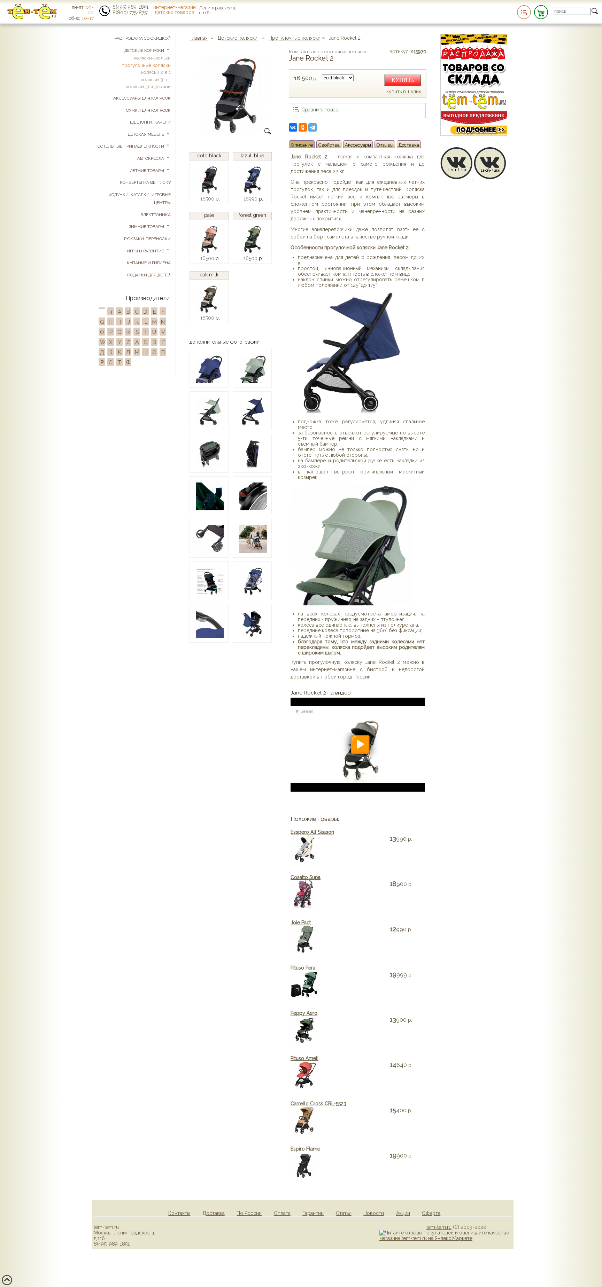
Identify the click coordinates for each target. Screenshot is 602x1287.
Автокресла (151, 158)
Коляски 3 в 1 (156, 79)
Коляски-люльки (152, 58)
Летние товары (147, 170)
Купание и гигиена (149, 262)
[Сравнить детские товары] (524, 12)
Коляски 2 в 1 (156, 72)
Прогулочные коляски (295, 38)
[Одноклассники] (303, 127)
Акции (403, 1213)
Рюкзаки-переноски (147, 238)
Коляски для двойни (148, 86)
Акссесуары (358, 145)
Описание (302, 145)
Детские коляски (237, 38)
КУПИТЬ (403, 80)
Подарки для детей (149, 275)
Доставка (409, 145)
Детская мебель (146, 134)
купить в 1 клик (403, 91)
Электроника (155, 214)
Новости (373, 1213)
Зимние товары (147, 226)
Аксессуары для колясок (142, 98)
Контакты (179, 1213)
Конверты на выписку (145, 182)
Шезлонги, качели (150, 122)
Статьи (344, 1213)
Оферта (431, 1213)
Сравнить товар (320, 109)
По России (249, 1213)
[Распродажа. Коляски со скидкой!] (473, 134)
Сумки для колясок (148, 110)
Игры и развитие (146, 251)
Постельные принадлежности (129, 146)
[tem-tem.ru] (32, 18)
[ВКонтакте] (293, 127)
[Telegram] (312, 127)
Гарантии (313, 1213)
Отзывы (384, 145)
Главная (199, 38)
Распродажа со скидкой (143, 38)
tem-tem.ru (439, 1227)
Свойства (329, 145)
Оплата (282, 1213)
